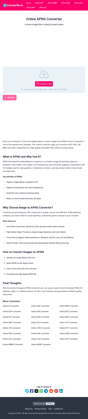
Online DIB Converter (40, 311)
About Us (29, 409)
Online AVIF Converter (40, 306)
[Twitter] (36, 391)
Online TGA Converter (40, 339)
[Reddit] (51, 391)
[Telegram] (46, 391)
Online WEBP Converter (41, 344)
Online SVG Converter (12, 339)
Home (28, 3)
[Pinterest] (56, 391)
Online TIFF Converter (69, 339)
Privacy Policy (40, 409)
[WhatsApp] (41, 391)
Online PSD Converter (40, 333)
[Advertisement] (44, 47)
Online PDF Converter (69, 328)
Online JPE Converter (12, 328)
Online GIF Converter (11, 317)
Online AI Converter (11, 306)
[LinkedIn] (61, 391)
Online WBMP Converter (13, 344)
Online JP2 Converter (68, 322)
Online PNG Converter (12, 333)
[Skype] (27, 391)
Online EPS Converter (68, 311)
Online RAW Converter (69, 333)
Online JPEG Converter (40, 328)
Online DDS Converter (12, 311)
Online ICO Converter (40, 322)
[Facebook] (32, 391)
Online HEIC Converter (69, 317)
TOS (50, 409)
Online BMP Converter (69, 306)
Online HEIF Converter (12, 322)
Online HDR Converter (40, 317)
